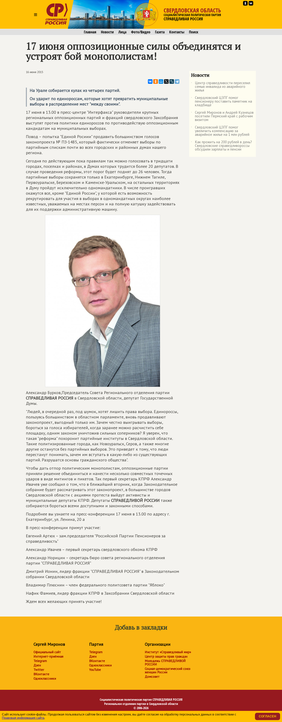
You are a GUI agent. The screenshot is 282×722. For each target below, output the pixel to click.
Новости (107, 32)
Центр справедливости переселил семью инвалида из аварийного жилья (220, 86)
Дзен (37, 665)
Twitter (39, 669)
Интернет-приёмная (48, 656)
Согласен (267, 716)
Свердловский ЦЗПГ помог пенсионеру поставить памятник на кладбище (221, 101)
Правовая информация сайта (23, 718)
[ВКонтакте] (150, 81)
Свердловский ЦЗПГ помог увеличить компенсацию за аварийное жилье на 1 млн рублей (220, 131)
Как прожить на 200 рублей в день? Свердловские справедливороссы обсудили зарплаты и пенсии (221, 145)
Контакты (176, 32)
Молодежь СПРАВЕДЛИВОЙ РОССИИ (165, 662)
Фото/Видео (140, 32)
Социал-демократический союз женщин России (167, 670)
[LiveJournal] (171, 81)
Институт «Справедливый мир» (168, 652)
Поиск (193, 32)
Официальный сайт (47, 652)
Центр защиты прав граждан (166, 656)
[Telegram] (177, 81)
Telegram (40, 661)
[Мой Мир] (161, 81)
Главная (90, 32)
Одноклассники (45, 678)
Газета (160, 32)
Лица (122, 32)
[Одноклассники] (155, 81)
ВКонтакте (41, 674)
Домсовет (152, 676)
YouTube (95, 669)
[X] (166, 81)
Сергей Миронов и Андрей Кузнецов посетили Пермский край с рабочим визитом (222, 116)
